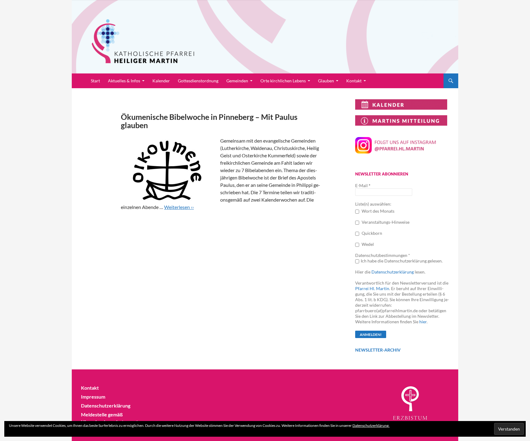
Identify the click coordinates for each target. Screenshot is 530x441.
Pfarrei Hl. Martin (372, 288)
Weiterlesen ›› (179, 207)
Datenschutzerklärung (392, 271)
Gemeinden (237, 80)
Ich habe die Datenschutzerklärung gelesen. (402, 260)
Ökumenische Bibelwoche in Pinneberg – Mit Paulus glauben (209, 121)
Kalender (161, 80)
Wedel (367, 244)
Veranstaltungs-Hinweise (385, 222)
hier (423, 321)
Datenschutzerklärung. (371, 425)
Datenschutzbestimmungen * (382, 255)
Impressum (93, 397)
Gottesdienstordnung (198, 80)
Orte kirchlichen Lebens (283, 80)
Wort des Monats (377, 211)
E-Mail (363, 185)
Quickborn (371, 233)
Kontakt (354, 80)
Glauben (326, 80)
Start (95, 80)
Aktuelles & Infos (124, 80)
